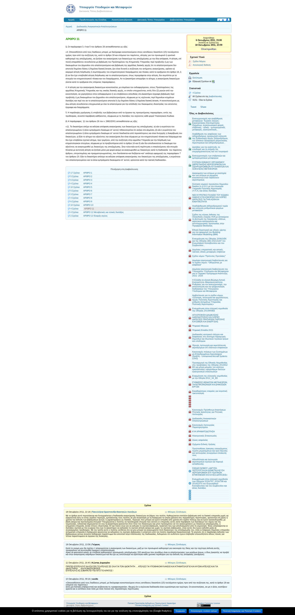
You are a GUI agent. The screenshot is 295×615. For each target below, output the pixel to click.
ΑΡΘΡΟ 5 (87, 187)
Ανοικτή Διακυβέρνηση (122, 20)
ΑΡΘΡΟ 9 (87, 202)
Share (203, 107)
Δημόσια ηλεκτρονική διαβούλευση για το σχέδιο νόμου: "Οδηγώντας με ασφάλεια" (209, 262)
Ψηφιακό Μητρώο (200, 326)
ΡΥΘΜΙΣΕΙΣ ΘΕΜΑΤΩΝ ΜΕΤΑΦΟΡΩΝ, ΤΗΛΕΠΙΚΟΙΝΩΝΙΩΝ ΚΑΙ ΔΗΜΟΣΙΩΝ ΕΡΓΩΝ (210, 384)
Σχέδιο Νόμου (199, 61)
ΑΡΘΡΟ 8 (87, 198)
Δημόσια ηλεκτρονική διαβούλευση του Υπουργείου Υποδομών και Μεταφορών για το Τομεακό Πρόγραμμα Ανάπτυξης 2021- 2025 (210, 272)
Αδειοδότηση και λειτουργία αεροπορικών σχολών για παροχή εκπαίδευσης (207, 461)
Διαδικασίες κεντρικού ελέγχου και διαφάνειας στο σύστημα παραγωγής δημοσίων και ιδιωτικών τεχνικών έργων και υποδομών (210, 337)
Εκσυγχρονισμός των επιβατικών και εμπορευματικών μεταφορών (208, 157)
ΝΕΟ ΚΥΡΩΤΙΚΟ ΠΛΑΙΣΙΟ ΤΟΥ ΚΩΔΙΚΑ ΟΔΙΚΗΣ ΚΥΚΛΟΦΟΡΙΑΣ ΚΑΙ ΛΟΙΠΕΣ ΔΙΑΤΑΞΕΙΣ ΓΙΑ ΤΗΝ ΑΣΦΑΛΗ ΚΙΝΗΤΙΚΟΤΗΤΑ (210, 198)
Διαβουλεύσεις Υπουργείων (182, 20)
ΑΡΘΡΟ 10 (88, 205)
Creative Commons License (208, 603)
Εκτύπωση (197, 78)
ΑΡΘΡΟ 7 (87, 194)
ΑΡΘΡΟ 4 (87, 184)
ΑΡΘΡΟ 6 (87, 191)
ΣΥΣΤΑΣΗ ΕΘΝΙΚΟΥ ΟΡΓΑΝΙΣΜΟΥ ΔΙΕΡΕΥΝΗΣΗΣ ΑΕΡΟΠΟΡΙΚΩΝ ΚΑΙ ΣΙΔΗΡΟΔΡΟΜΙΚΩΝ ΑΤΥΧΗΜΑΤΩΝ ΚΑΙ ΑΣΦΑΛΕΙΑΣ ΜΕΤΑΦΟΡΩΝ (210, 165)
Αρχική (71, 20)
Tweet (193, 107)
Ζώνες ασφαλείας (200, 440)
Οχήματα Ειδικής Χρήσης (203, 444)
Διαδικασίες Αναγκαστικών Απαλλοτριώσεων (97, 27)
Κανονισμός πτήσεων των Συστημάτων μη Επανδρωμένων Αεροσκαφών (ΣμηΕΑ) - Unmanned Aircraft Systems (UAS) (210, 355)
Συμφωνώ (180, 611)
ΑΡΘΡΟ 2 (87, 176)
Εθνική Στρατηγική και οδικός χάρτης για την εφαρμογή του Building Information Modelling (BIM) (209, 232)
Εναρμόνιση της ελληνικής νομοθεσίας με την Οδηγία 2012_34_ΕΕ (209, 377)
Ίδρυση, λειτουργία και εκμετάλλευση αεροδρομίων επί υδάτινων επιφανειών (210, 346)
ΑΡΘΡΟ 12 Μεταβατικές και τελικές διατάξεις (103, 212)
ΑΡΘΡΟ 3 (87, 180)
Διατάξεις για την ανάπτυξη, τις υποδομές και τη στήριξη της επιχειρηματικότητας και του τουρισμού (210, 149)
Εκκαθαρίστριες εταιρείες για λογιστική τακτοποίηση (209, 392)
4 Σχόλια (196, 93)
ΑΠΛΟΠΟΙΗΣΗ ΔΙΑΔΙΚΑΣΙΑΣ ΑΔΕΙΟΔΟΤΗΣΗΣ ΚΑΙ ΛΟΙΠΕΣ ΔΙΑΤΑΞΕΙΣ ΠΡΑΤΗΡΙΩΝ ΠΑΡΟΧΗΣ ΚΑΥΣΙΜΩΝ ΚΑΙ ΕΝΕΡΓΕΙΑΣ (208, 318)
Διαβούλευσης (215, 96)
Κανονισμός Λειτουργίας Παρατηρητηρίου (203, 426)
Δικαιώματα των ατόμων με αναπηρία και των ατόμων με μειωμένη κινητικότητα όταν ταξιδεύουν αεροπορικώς (209, 176)
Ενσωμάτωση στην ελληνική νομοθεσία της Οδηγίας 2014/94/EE (210, 309)
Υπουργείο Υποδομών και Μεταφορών (105, 7)
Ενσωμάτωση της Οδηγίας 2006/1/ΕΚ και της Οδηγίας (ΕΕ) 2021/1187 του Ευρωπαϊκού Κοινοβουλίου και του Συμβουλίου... (209, 242)
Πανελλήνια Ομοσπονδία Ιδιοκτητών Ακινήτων (114, 512)
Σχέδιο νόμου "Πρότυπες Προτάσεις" (209, 256)
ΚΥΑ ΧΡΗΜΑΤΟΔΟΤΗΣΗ (203, 431)
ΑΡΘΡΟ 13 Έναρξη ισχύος (95, 216)
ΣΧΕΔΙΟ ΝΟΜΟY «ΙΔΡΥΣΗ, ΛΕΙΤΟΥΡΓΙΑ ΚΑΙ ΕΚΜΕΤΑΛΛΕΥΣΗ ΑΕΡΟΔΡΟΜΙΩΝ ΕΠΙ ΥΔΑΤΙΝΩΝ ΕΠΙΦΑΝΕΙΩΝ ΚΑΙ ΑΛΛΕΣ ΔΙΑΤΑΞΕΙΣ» (209, 471)
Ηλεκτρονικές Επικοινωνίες (204, 436)
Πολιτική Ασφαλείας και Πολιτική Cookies (151, 605)
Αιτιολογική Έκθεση (202, 65)
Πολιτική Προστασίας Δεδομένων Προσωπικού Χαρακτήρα (152, 603)
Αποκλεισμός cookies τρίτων (204, 611)
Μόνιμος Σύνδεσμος (177, 512)
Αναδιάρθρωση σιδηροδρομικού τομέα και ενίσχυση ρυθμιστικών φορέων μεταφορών (210, 208)
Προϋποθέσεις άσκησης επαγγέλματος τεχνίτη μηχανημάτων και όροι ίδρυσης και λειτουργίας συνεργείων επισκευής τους (210, 451)
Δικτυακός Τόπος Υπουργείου (151, 20)
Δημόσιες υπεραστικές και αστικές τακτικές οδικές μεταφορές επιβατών (208, 250)
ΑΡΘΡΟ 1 (87, 173)
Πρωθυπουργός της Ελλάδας (93, 20)
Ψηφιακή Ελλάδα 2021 (202, 330)
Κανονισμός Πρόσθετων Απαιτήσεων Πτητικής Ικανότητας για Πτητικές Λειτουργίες (209, 412)
